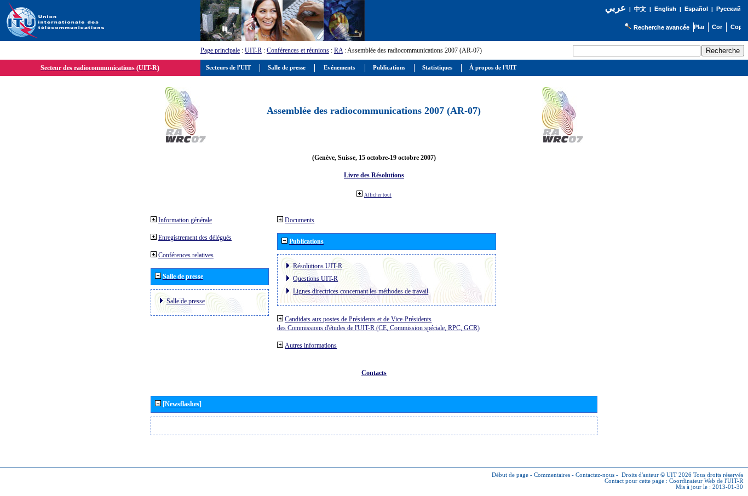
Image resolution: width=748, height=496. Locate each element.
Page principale (220, 50)
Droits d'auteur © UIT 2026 (657, 475)
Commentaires (552, 475)
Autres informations (311, 345)
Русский (728, 8)
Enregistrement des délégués (195, 237)
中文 (640, 9)
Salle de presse (185, 301)
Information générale (185, 220)
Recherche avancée (661, 27)
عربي (615, 8)
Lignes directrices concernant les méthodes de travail (360, 291)
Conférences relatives (186, 255)
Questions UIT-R (315, 278)
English (665, 8)
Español (696, 8)
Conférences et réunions (298, 50)
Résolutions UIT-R (317, 266)
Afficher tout (378, 195)
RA (338, 50)
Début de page (510, 475)
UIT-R (253, 50)
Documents (299, 220)
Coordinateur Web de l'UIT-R (706, 481)
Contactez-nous (595, 475)
